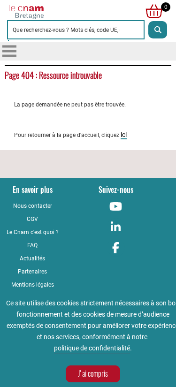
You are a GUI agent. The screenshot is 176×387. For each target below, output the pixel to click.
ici (124, 134)
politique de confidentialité (92, 348)
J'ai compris (93, 374)
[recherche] (157, 29)
